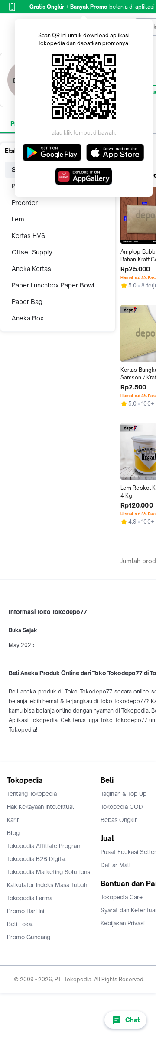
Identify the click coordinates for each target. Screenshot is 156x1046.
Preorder (25, 202)
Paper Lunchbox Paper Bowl (53, 285)
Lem (18, 219)
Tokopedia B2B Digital (36, 858)
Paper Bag (27, 301)
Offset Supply (32, 252)
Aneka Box (28, 318)
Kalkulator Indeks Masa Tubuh (47, 884)
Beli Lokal (20, 924)
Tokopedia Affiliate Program (44, 845)
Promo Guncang (28, 937)
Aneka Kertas (31, 268)
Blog (13, 832)
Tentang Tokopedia (32, 793)
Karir (13, 819)
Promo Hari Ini (25, 910)
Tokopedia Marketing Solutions (48, 871)
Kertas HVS (28, 235)
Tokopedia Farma (29, 897)
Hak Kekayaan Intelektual (40, 806)
